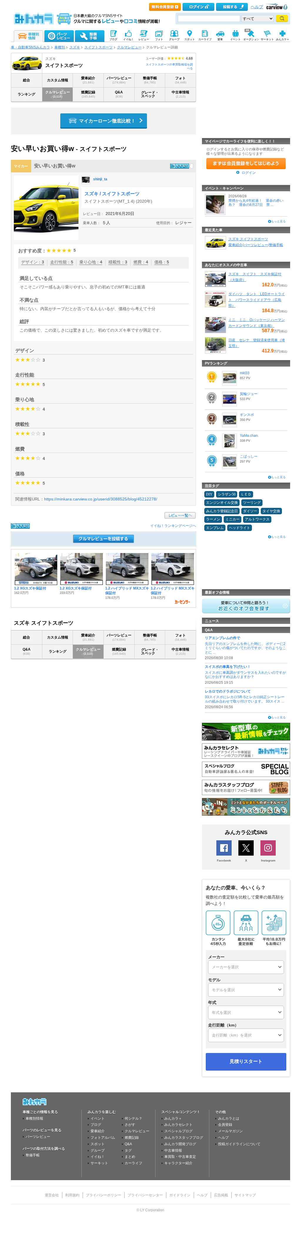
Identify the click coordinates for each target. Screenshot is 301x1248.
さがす (130, 1125)
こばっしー (248, 456)
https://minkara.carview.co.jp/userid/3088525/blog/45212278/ (100, 499)
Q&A (119, 94)
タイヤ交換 (271, 511)
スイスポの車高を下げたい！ (228, 667)
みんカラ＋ (173, 1118)
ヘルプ (257, 7)
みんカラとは (228, 1118)
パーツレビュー (119, 80)
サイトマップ (245, 1195)
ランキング (26, 94)
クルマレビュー (129, 47)
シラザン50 (226, 494)
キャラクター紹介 (178, 1163)
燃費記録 (88, 94)
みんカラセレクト (178, 1125)
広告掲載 (221, 1195)
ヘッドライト (239, 528)
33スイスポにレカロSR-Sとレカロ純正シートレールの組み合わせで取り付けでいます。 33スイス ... (245, 699)
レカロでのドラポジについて (228, 691)
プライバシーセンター (145, 1195)
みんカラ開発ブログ (180, 1144)
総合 (26, 80)
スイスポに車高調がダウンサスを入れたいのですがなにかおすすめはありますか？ (245, 675)
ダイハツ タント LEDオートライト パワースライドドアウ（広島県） (256, 300)
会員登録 (225, 1125)
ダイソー (250, 511)
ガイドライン (179, 1195)
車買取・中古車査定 (180, 1157)
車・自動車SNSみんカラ (30, 47)
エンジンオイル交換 (222, 502)
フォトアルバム (103, 1138)
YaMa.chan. (249, 436)
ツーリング (252, 502)
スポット (98, 1144)
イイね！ (98, 1157)
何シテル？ (133, 1118)
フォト (180, 80)
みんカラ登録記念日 (222, 511)
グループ (98, 1150)
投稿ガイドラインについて (239, 1144)
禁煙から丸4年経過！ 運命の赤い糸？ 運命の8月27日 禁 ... (255, 203)
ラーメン (213, 519)
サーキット (99, 1163)
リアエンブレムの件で (222, 638)
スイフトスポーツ (98, 47)
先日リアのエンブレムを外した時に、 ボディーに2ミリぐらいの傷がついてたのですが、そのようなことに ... (245, 648)
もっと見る (278, 221)
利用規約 (72, 1195)
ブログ (96, 1125)
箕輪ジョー (248, 394)
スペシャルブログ (178, 1131)
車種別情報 (34, 1118)
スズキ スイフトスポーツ (248, 239)
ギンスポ (247, 415)
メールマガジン (230, 1131)
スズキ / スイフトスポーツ (112, 193)
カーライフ (133, 1163)
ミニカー (232, 519)
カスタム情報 (57, 80)
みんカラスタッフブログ (183, 1138)
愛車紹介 (88, 80)
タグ (128, 1150)
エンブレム (215, 528)
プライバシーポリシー (103, 1195)
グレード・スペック (150, 94)
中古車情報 (180, 94)
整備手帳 (150, 80)
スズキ (74, 47)
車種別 (59, 47)
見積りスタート (246, 1061)
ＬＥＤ (246, 494)
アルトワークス (257, 519)
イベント (98, 1118)
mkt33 (245, 373)
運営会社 (52, 1195)
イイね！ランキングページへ (173, 526)
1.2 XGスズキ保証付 (30, 588)
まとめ (130, 1157)
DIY (209, 494)
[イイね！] (179, 166)
